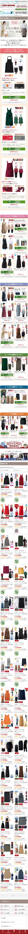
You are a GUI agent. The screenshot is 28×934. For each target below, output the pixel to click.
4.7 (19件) (23, 557)
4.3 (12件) (23, 526)
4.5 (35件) (9, 526)
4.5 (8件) (9, 761)
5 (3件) (23, 864)
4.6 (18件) (23, 618)
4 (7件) (9, 838)
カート (14, 931)
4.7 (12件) (9, 649)
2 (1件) (9, 864)
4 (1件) (9, 557)
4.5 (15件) (9, 587)
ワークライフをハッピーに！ (8, 1)
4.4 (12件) (23, 649)
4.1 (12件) (9, 618)
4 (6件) (23, 736)
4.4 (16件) (23, 587)
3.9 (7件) (9, 736)
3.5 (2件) (23, 679)
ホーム (25, 932)
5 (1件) (23, 761)
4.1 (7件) (9, 787)
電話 (19, 932)
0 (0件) (9, 679)
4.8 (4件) (9, 495)
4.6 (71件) (23, 495)
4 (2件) (9, 812)
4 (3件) (23, 812)
